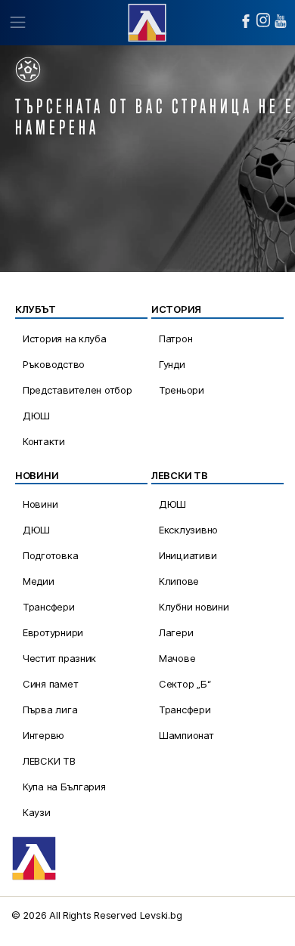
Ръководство (54, 364)
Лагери (176, 632)
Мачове (177, 658)
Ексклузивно (188, 530)
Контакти (44, 441)
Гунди (172, 364)
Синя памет (50, 684)
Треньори (181, 390)
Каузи (37, 812)
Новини (40, 504)
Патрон (175, 338)
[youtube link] (280, 21)
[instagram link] (263, 20)
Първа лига (50, 709)
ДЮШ (36, 416)
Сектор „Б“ (184, 684)
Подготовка (50, 555)
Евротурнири (53, 632)
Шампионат (186, 735)
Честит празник (59, 658)
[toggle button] (17, 22)
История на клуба (65, 338)
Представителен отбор (77, 390)
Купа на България (64, 787)
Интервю (43, 735)
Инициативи (187, 555)
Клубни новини (194, 607)
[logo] (147, 21)
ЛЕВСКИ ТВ (49, 761)
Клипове (179, 581)
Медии (38, 581)
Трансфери (49, 607)
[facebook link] (246, 21)
